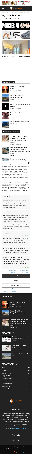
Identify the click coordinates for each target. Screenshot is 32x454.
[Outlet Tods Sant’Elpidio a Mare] (6, 356)
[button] (29, 163)
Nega (16, 280)
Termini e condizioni (24, 449)
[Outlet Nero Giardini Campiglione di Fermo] (5, 98)
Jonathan (4, 59)
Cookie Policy (22, 447)
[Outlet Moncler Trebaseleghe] (5, 124)
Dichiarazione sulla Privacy (11, 447)
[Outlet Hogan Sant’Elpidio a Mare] (6, 348)
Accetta (16, 276)
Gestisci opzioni (16, 285)
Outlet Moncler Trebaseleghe (19, 121)
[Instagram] (18, 440)
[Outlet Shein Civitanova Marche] (5, 115)
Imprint (28, 288)
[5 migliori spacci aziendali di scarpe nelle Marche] (6, 339)
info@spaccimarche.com (19, 428)
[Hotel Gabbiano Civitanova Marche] (16, 47)
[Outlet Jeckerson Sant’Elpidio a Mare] (5, 106)
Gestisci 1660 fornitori (12, 271)
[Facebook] (13, 440)
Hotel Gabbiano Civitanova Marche (16, 57)
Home (3, 12)
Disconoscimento (12, 449)
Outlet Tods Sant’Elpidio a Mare (21, 354)
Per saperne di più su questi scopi (25, 271)
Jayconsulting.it (21, 452)
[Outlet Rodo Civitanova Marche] (5, 89)
